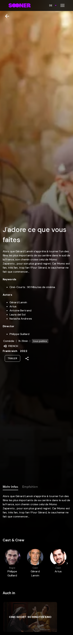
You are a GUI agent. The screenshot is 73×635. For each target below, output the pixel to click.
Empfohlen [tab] (30, 487)
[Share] (27, 358)
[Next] (67, 563)
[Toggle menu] (62, 5)
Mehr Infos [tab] (10, 487)
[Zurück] (5, 16)
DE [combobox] (50, 5)
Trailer (12, 358)
